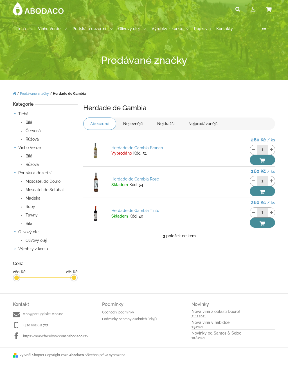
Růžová (31, 139)
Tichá (23, 114)
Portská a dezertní (34, 173)
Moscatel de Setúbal (44, 190)
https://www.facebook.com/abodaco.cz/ (56, 336)
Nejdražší (165, 123)
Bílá (28, 122)
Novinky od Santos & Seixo (216, 333)
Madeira (32, 198)
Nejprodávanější (203, 123)
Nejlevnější (133, 123)
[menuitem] (24, 29)
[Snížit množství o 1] (253, 150)
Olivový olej (28, 232)
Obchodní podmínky (118, 312)
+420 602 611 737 (35, 325)
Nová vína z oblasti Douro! (216, 312)
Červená (32, 130)
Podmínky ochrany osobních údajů (129, 319)
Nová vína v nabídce (211, 322)
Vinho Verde (29, 147)
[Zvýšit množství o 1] (271, 150)
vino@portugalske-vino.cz (43, 314)
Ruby (29, 206)
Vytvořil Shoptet (31, 355)
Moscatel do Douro (42, 181)
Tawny (31, 215)
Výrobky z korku (33, 249)
